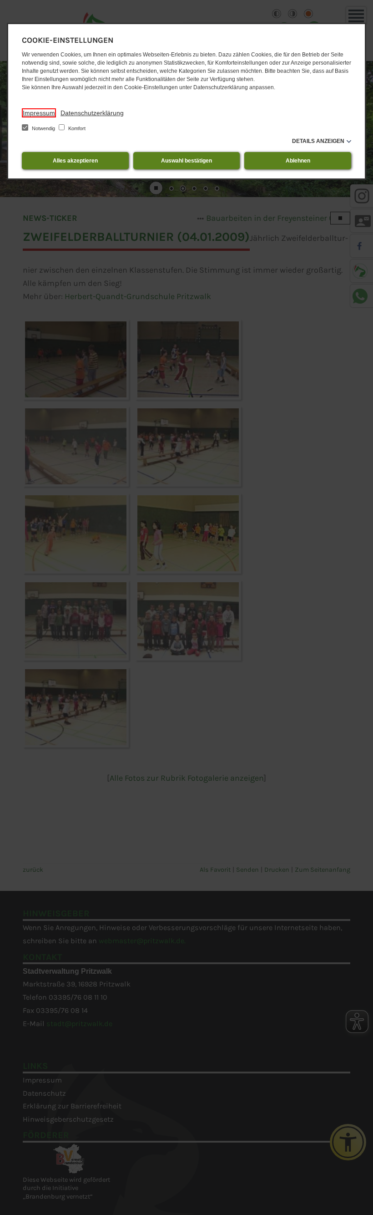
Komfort (76, 128)
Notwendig (43, 128)
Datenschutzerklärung (92, 113)
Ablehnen (298, 161)
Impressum (39, 113)
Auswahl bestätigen (186, 161)
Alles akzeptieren (75, 161)
